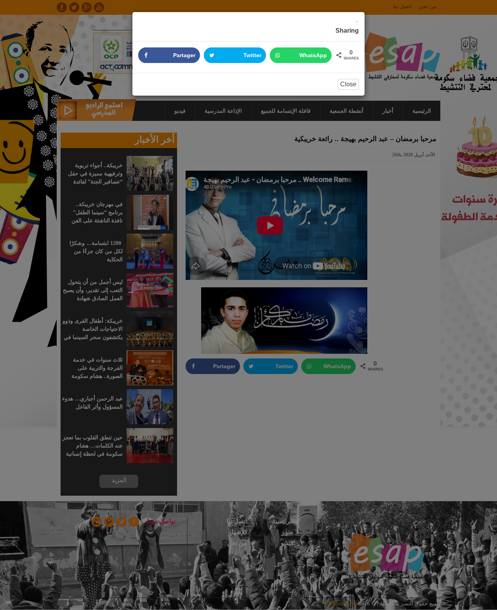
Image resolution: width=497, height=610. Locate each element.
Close (348, 84)
